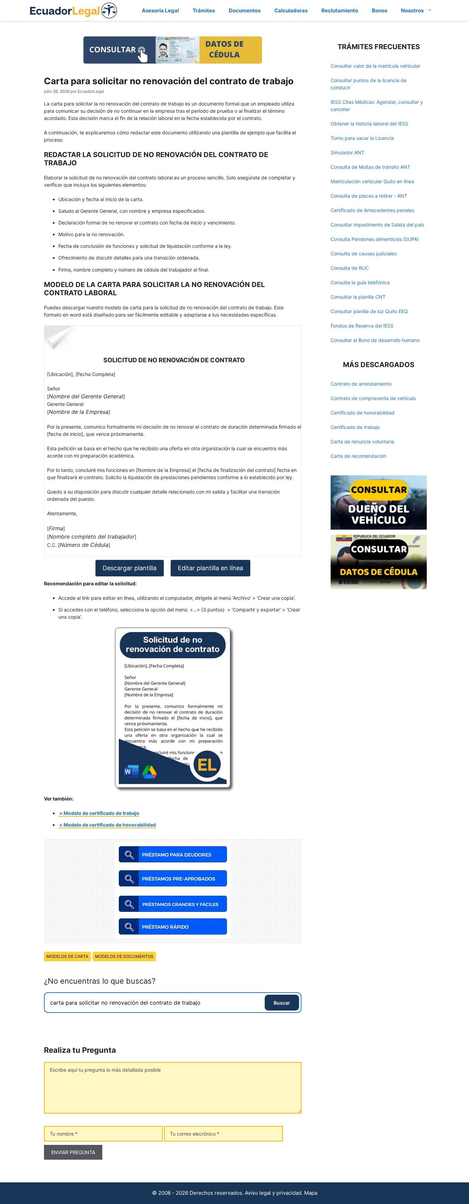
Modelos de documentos (124, 956)
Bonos (379, 10)
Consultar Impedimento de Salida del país (377, 225)
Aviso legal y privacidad (273, 1193)
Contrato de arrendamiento (361, 384)
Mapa (310, 1193)
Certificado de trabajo (355, 427)
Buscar (282, 1003)
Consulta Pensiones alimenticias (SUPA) (375, 239)
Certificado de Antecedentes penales (372, 210)
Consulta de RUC (350, 268)
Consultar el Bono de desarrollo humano (375, 340)
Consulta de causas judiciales (364, 253)
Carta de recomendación (358, 456)
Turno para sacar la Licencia (362, 138)
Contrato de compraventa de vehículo (373, 398)
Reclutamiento (339, 10)
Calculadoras (291, 10)
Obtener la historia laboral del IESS (369, 123)
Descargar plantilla (130, 568)
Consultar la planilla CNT (358, 297)
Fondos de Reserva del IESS (362, 326)
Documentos (245, 10)
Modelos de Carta (67, 956)
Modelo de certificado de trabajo (101, 813)
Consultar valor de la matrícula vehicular (375, 66)
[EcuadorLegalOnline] (73, 10)
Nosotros (412, 10)
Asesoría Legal (160, 10)
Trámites (204, 10)
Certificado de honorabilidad (362, 413)
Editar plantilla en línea (210, 568)
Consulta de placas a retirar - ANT (369, 196)
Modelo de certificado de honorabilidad (110, 825)
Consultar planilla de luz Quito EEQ (369, 311)
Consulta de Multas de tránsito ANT (370, 167)
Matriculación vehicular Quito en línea (372, 181)
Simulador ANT (347, 152)
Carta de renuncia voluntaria (362, 441)
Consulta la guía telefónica (360, 282)
